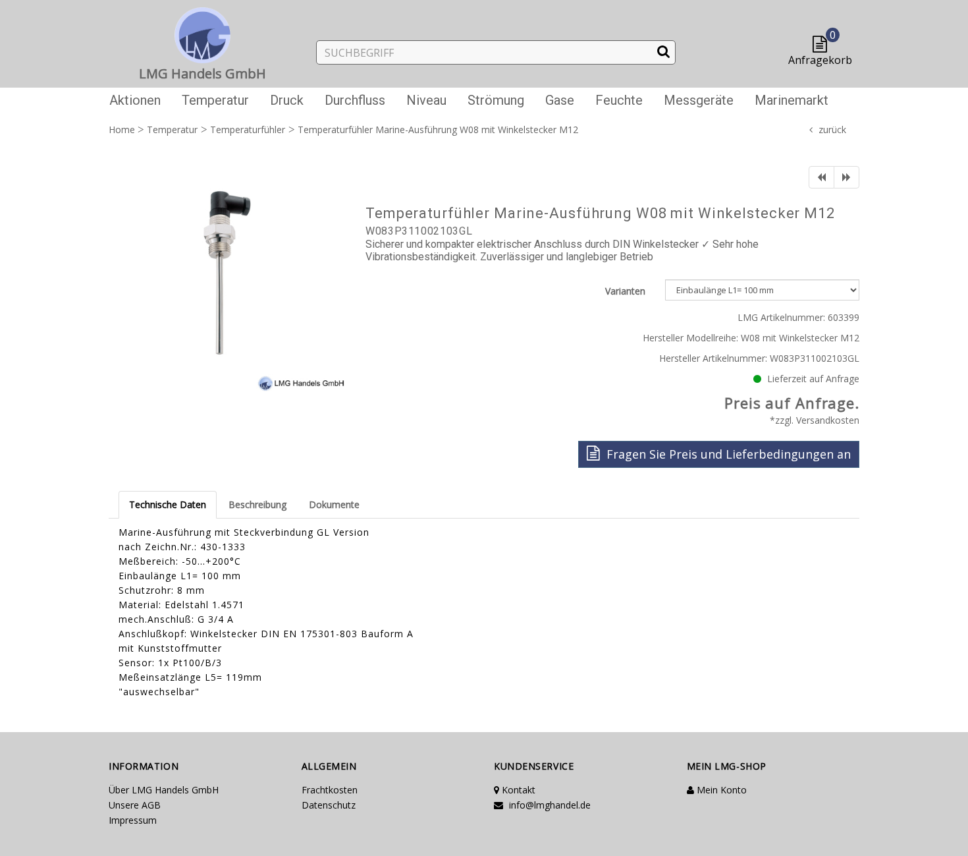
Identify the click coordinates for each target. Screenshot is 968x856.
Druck (287, 100)
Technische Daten (167, 504)
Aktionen (135, 100)
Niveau (426, 100)
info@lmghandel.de (548, 805)
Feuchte (619, 100)
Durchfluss (355, 100)
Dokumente (334, 504)
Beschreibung (257, 504)
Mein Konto (720, 790)
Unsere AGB (135, 805)
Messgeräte (699, 100)
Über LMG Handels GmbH (164, 790)
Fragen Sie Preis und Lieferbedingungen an (727, 454)
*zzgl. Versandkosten (814, 420)
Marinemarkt (791, 100)
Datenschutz (329, 805)
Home (122, 129)
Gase (559, 100)
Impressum (133, 820)
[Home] (203, 32)
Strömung (496, 100)
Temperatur (215, 100)
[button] (823, 45)
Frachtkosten (330, 790)
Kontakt (517, 790)
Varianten (625, 291)
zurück (832, 129)
